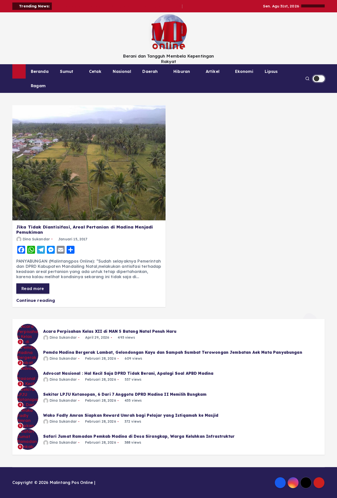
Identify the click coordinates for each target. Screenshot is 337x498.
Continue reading (36, 300)
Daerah (150, 71)
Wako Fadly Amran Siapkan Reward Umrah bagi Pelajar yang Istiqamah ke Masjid (130, 415)
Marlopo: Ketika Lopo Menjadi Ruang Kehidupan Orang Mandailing (118, 6)
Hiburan (181, 71)
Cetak (95, 71)
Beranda (40, 71)
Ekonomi (244, 71)
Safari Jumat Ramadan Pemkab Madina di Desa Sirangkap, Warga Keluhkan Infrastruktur (139, 436)
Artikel (212, 71)
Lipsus (271, 71)
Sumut (66, 71)
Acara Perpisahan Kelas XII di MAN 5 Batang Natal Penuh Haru (109, 331)
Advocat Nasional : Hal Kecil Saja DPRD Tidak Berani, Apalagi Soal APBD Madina (128, 373)
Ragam (38, 85)
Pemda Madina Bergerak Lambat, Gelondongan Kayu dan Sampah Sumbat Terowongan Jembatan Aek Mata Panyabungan (172, 352)
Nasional (122, 71)
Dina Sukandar (36, 239)
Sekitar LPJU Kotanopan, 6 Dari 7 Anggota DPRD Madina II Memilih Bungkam (124, 394)
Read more (32, 288)
